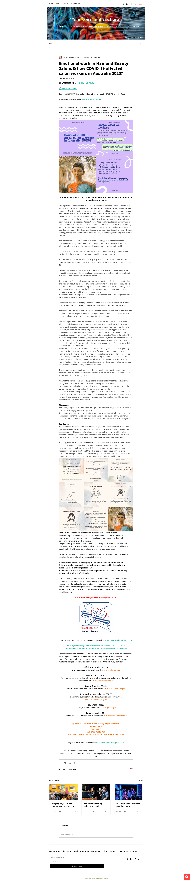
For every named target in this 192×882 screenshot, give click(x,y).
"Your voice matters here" (95, 19)
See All (140, 780)
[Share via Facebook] (60, 763)
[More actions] (132, 57)
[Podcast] (123, 4)
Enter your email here (57, 857)
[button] (141, 4)
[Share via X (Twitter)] (65, 763)
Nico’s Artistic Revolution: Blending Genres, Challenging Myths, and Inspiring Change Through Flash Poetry (128, 804)
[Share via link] (75, 763)
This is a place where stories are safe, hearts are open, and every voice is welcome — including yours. (96, 26)
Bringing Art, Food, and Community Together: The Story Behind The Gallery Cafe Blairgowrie (63, 804)
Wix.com (106, 878)
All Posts (52, 44)
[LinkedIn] (127, 4)
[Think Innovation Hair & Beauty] (131, 4)
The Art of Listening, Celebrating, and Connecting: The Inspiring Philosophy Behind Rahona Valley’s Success (95, 804)
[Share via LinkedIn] (70, 763)
